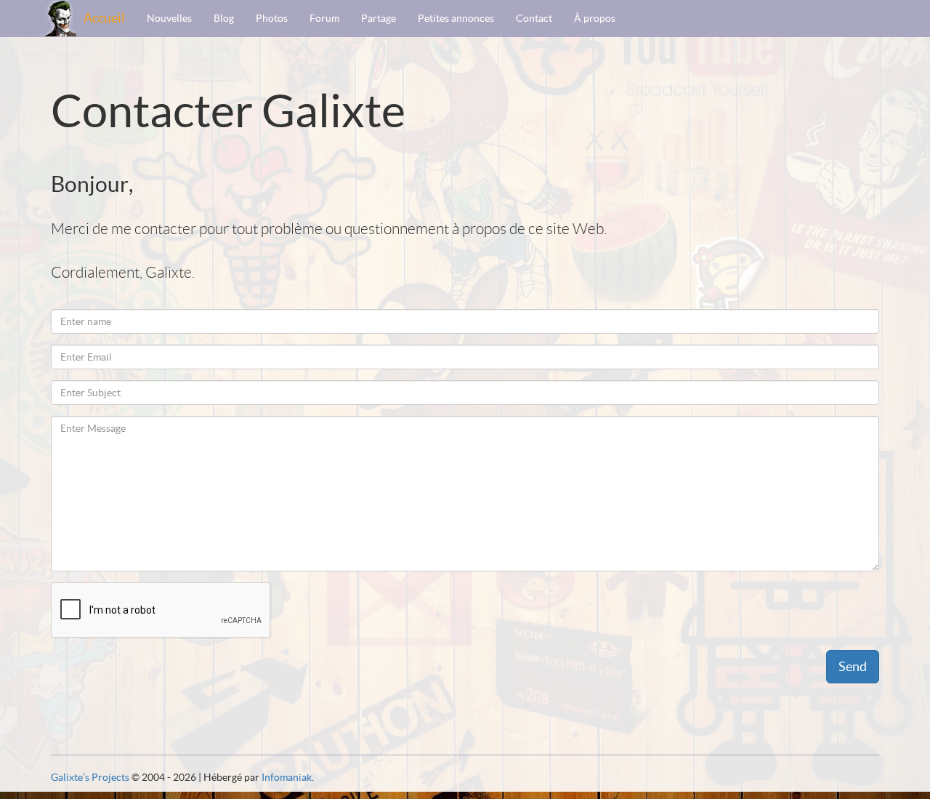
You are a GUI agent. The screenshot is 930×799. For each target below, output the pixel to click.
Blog (224, 18)
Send (852, 666)
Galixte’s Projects (90, 777)
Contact (534, 18)
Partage (378, 18)
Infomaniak (287, 777)
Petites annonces (456, 18)
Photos (272, 18)
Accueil (104, 17)
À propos (594, 18)
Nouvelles (169, 18)
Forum (324, 18)
